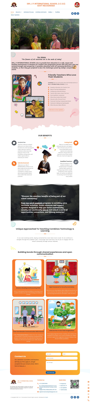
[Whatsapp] (88, 394)
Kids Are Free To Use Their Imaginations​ (61, 330)
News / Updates (15, 15)
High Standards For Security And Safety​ (61, 287)
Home (12, 12)
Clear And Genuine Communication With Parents (28, 331)
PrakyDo (46, 397)
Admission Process (29, 12)
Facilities (57, 12)
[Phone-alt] (88, 400)
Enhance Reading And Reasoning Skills (28, 288)
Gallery (50, 12)
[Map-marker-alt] (88, 397)
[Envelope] (78, 13)
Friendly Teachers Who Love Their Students (62, 76)
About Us (18, 12)
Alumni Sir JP (63, 385)
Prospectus (63, 383)
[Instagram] (75, 13)
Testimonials (63, 389)
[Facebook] (72, 13)
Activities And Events (41, 12)
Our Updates (63, 387)
